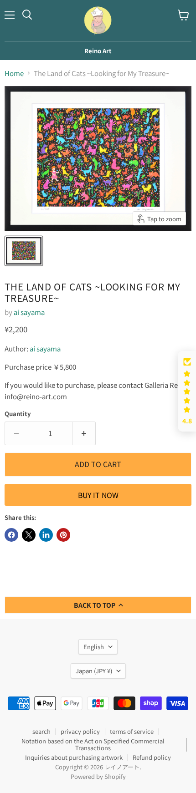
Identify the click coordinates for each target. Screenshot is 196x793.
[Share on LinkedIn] (46, 535)
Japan (94, 670)
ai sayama (29, 312)
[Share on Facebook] (11, 535)
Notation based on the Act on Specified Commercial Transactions (93, 744)
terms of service (132, 731)
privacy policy (80, 731)
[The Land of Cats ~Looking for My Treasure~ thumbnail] (23, 250)
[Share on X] (29, 535)
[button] (187, 391)
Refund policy (152, 757)
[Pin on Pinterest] (63, 535)
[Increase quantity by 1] (84, 433)
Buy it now (98, 495)
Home (14, 73)
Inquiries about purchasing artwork (74, 757)
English (93, 646)
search (41, 731)
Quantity (18, 413)
